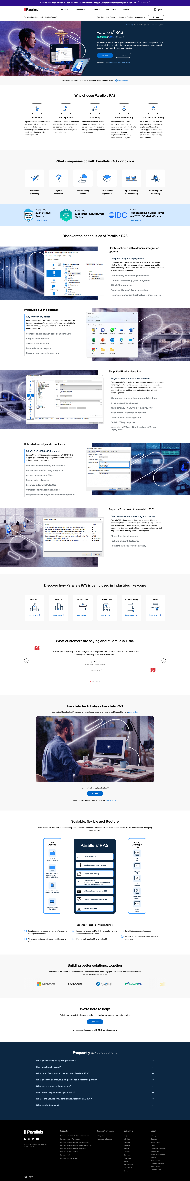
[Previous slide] (26, 660)
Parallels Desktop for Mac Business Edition (75, 1142)
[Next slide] (164, 660)
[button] (65, 10)
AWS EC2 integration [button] (121, 285)
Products (129, 25)
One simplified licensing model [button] (126, 417)
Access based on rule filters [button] (39, 475)
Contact (127, 1152)
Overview (100, 17)
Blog (125, 1136)
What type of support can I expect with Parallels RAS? (62, 1073)
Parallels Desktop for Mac (69, 1152)
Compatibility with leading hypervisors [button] (130, 276)
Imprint (153, 1157)
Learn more (144, 3)
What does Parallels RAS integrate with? (56, 1061)
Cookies (154, 1139)
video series (133, 712)
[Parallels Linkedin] (33, 1139)
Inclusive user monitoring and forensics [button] (45, 466)
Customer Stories (125, 17)
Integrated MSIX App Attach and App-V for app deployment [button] (134, 428)
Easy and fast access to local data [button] (42, 353)
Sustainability (128, 1164)
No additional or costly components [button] (128, 413)
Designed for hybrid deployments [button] (127, 259)
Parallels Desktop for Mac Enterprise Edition (75, 1145)
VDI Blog (127, 1139)
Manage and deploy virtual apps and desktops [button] (134, 398)
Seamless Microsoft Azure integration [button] (129, 290)
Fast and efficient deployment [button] (125, 541)
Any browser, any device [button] (38, 317)
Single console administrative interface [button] (130, 378)
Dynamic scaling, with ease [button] (124, 403)
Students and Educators (105, 1139)
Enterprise (100, 1136)
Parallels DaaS (65, 1155)
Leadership (128, 1168)
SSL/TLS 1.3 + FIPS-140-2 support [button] (43, 451)
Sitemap (127, 1155)
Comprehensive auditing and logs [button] (43, 490)
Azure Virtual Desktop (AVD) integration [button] (130, 280)
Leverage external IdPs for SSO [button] (41, 485)
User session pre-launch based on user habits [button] (48, 334)
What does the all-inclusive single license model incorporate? (66, 1080)
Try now (156, 17)
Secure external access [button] (37, 480)
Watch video (123, 80)
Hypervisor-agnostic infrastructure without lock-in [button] (136, 295)
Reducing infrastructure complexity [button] (128, 546)
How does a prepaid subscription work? (55, 1092)
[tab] (137, 259)
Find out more (31, 328)
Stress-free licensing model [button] (124, 536)
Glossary (127, 1142)
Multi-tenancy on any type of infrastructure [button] (132, 408)
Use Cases (110, 17)
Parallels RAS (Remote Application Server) (74, 1136)
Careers (126, 1171)
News (126, 1161)
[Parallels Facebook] (25, 1139)
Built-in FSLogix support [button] (123, 422)
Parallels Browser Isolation (69, 1158)
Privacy (153, 1136)
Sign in (159, 10)
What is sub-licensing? (47, 1105)
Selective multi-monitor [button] (37, 343)
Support (126, 1148)
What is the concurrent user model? (53, 1086)
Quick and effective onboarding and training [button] (133, 516)
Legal (153, 1145)
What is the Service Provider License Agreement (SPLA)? (64, 1099)
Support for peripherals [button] (37, 339)
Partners (127, 1145)
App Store (127, 1158)
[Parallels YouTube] (37, 1139)
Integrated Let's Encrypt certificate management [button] (50, 495)
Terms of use (155, 1142)
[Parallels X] (29, 1139)
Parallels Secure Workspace (70, 1139)
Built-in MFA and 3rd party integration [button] (45, 470)
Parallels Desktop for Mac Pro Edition (73, 1148)
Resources (139, 17)
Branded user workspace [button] (38, 348)
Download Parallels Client (119, 62)
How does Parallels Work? (48, 1067)
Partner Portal (111, 800)
